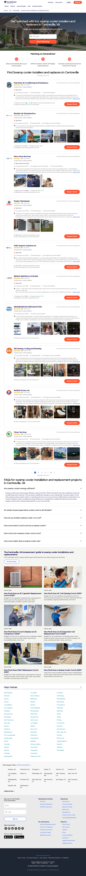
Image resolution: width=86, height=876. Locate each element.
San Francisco (9, 720)
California (38, 862)
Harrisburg (60, 696)
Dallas (59, 717)
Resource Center (67, 807)
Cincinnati (33, 747)
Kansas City (34, 717)
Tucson (6, 699)
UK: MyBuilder (65, 858)
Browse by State (23, 765)
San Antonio (61, 729)
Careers (64, 830)
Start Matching (43, 42)
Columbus (33, 753)
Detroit (32, 705)
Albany (32, 726)
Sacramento (8, 714)
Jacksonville (8, 738)
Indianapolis (8, 756)
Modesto (7, 711)
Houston (60, 726)
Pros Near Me (66, 812)
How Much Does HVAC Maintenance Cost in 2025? (21, 671)
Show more (76, 98)
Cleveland (33, 750)
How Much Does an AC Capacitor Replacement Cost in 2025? (22, 594)
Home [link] (6, 10)
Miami (6, 741)
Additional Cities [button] (8, 791)
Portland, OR (24, 779)
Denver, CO (60, 769)
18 (51, 472)
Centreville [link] (16, 10)
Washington (8, 732)
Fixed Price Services (46, 807)
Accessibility (51, 862)
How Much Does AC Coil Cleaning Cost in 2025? (63, 593)
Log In (69, 2)
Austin (59, 714)
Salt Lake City (61, 732)
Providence (61, 705)
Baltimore (33, 699)
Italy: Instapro (43, 858)
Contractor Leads (45, 832)
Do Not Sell (44, 862)
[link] (43, 85)
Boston (32, 702)
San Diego (7, 717)
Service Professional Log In (48, 824)
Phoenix (7, 696)
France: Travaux (21, 858)
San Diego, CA (61, 779)
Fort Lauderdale (9, 735)
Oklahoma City (35, 756)
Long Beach (8, 705)
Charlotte (33, 735)
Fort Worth (60, 723)
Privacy (33, 862)
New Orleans (34, 696)
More (29, 6)
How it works (66, 824)
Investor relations (67, 835)
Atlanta (6, 750)
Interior (6, 6)
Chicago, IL (36, 769)
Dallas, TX (47, 769)
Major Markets (10, 687)
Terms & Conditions (53, 866)
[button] (20, 136)
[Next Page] (54, 473)
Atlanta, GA (12, 769)
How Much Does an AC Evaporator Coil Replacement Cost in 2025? (59, 633)
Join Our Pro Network (46, 827)
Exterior (12, 6)
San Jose (7, 723)
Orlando (7, 744)
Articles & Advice (37, 6)
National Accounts (45, 835)
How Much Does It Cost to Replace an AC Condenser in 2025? (20, 633)
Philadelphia (61, 699)
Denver (6, 726)
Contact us (65, 838)
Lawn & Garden (21, 6)
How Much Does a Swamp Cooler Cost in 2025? (63, 670)
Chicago (7, 753)
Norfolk (59, 735)
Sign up (15, 819)
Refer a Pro (65, 809)
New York (33, 729)
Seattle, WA (12, 785)
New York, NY (72, 773)
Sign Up (77, 2)
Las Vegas (33, 723)
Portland (60, 693)
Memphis (60, 708)
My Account (65, 801)
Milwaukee (60, 750)
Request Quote (72, 104)
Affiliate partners (67, 843)
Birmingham (8, 693)
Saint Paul (33, 714)
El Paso (59, 720)
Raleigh (33, 741)
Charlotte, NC (25, 769)
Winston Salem (35, 744)
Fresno (6, 702)
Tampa (6, 747)
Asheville (33, 732)
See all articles (12, 562)
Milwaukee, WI (37, 773)
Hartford (7, 729)
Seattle (59, 744)
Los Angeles (8, 708)
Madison (60, 747)
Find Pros (42, 801)
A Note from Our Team (68, 815)
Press (64, 832)
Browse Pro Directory (46, 804)
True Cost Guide (67, 804)
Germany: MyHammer (32, 858)
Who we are (65, 827)
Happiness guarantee (68, 840)
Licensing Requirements (69, 817)
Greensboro (34, 738)
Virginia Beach (62, 741)
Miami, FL (23, 773)
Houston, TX (72, 769)
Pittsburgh (60, 702)
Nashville (60, 711)
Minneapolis (34, 711)
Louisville (33, 693)
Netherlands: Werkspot (54, 858)
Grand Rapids (35, 708)
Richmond (60, 738)
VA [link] (10, 10)
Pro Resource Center (46, 830)
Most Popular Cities (9, 765)
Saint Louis (34, 720)
